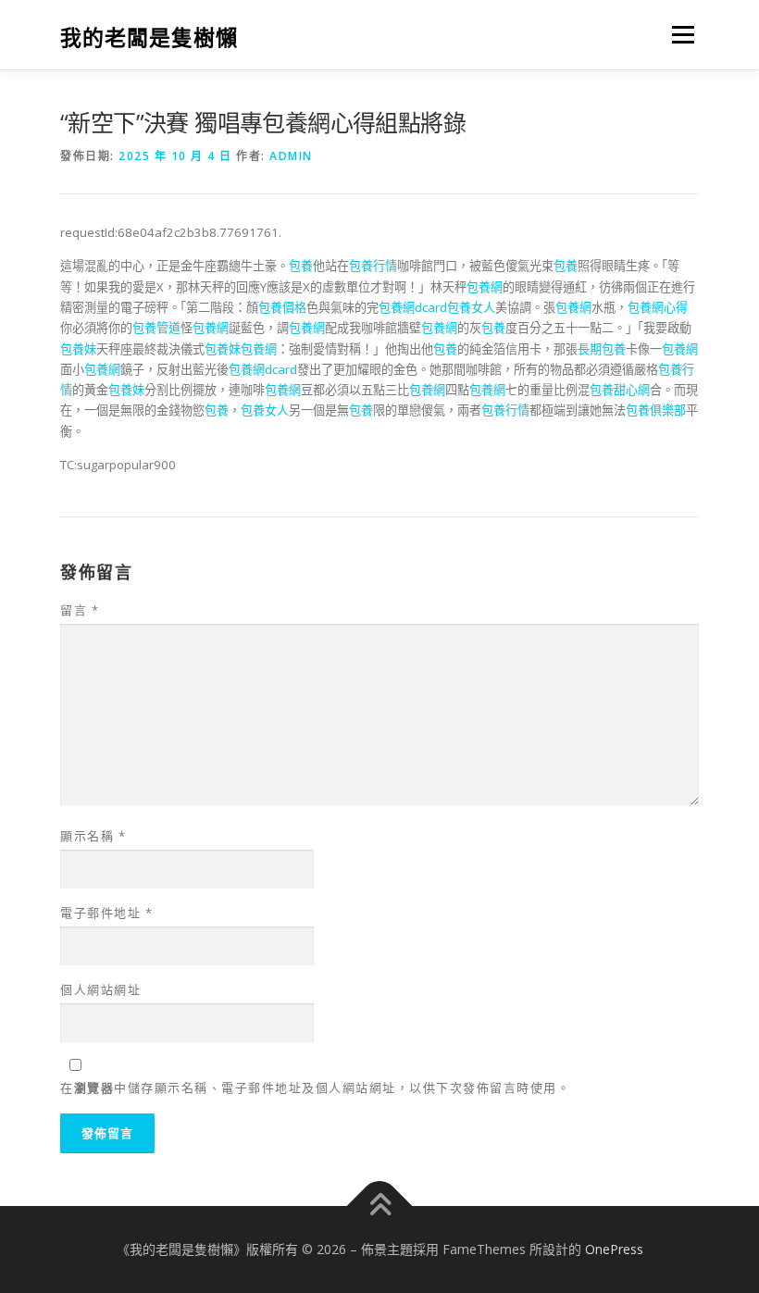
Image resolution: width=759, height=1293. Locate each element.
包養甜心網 (620, 389)
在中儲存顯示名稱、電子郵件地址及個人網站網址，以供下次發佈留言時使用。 (315, 1087)
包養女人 (471, 307)
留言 (79, 610)
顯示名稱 (93, 835)
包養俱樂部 (656, 410)
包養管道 (156, 327)
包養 (301, 265)
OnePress (614, 1249)
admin (291, 156)
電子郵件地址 (106, 912)
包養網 (485, 287)
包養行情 (373, 265)
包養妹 (78, 349)
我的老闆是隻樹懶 (149, 36)
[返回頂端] (380, 1205)
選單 (678, 34)
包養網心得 (658, 307)
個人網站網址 (100, 989)
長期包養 (602, 349)
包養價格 (282, 307)
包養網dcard (413, 307)
